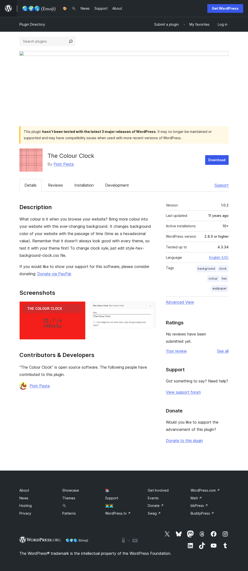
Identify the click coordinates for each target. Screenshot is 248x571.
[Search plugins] (71, 41)
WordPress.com (205, 490)
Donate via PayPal (54, 273)
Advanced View (180, 302)
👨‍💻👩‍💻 (109, 505)
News (23, 498)
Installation (84, 185)
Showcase (70, 490)
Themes (68, 498)
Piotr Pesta (64, 164)
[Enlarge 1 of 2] (79, 307)
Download (216, 160)
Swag (154, 513)
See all (223, 351)
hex (224, 278)
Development (117, 185)
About (24, 490)
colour (213, 278)
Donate (156, 505)
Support (222, 185)
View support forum (183, 392)
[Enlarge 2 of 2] (149, 307)
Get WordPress (225, 8)
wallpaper (219, 288)
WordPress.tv (118, 513)
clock (223, 268)
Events (153, 498)
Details (30, 185)
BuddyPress (202, 513)
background (206, 268)
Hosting (25, 505)
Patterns (69, 513)
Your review (176, 351)
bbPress (199, 505)
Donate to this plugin (184, 440)
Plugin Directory (32, 24)
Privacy (25, 513)
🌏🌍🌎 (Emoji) (77, 540)
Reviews (55, 185)
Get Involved (158, 490)
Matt (196, 498)
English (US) (219, 257)
